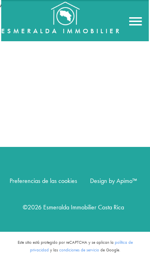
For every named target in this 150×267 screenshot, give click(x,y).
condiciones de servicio (79, 250)
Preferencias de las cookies (43, 181)
